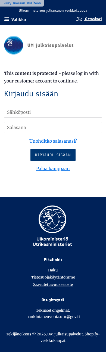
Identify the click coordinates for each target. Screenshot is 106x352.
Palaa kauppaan (53, 168)
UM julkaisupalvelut (65, 334)
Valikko (18, 19)
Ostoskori (93, 19)
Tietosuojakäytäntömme (53, 277)
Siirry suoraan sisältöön (22, 3)
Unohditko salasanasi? (53, 141)
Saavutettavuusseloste (53, 284)
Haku (53, 270)
